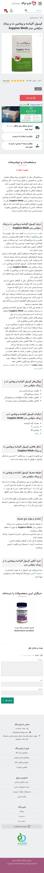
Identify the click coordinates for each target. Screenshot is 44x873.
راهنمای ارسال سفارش (21, 757)
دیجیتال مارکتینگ (26, 860)
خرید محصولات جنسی (21, 787)
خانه (41, 18)
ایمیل (40, 689)
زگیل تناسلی (21, 796)
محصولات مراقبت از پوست (22, 791)
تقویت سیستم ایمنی (34, 233)
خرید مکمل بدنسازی (22, 782)
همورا (14, 860)
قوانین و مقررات (21, 767)
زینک (37, 433)
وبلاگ (22, 811)
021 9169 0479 (20, 729)
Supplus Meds (36, 105)
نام (41, 680)
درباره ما (22, 816)
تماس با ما (21, 821)
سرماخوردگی (12, 290)
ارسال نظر (8, 700)
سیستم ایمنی (34, 18)
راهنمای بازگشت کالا (22, 762)
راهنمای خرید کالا (22, 752)
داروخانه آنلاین (36, 573)
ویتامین (35, 426)
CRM (18, 860)
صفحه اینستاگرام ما (20, 826)
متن (40, 659)
